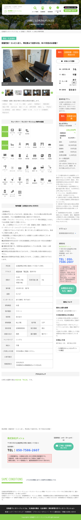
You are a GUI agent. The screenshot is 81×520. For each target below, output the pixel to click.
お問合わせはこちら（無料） (67, 289)
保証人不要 (5, 107)
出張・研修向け (16, 110)
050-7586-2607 (66, 260)
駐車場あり (37, 104)
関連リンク (9, 511)
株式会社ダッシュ (65, 246)
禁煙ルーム (41, 107)
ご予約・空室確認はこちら (65, 446)
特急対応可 (5, 112)
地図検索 (50, 12)
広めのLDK (14, 107)
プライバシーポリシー (40, 511)
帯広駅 (26, 271)
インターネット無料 (20, 104)
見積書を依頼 (71, 117)
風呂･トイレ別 (23, 107)
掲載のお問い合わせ (69, 511)
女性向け (4, 104)
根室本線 (19, 271)
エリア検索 (35, 12)
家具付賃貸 (33, 107)
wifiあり (30, 104)
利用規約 (28, 511)
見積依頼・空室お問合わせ (71, 53)
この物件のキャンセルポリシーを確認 (67, 349)
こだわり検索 (58, 11)
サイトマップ (19, 511)
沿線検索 (42, 12)
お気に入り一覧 (71, 7)
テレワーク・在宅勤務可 (41, 110)
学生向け (48, 107)
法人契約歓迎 (6, 110)
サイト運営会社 (55, 511)
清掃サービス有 (27, 110)
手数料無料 (46, 104)
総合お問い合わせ (70, 11)
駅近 (11, 104)
